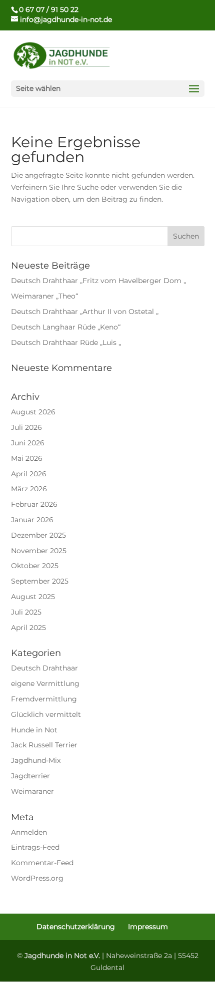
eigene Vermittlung (45, 683)
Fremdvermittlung (44, 698)
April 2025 (28, 627)
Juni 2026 (27, 442)
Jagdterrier (30, 775)
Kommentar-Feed (42, 862)
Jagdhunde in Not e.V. (62, 955)
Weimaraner (32, 791)
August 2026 (33, 411)
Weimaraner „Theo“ (44, 296)
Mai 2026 (26, 458)
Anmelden (29, 832)
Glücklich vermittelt (46, 714)
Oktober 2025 (34, 565)
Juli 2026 (26, 427)
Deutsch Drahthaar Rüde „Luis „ (66, 342)
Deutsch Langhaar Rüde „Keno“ (65, 327)
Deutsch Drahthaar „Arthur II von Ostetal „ (84, 311)
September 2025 (39, 581)
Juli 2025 (26, 612)
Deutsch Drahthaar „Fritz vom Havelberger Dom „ (98, 280)
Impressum (148, 926)
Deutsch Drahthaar (44, 667)
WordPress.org (37, 878)
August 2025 (33, 596)
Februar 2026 (34, 504)
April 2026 (28, 473)
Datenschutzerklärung (75, 926)
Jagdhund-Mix (35, 760)
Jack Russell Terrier (44, 744)
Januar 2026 (32, 519)
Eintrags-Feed (35, 847)
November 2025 (38, 550)
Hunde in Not (34, 729)
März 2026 (29, 488)
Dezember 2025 (38, 535)
